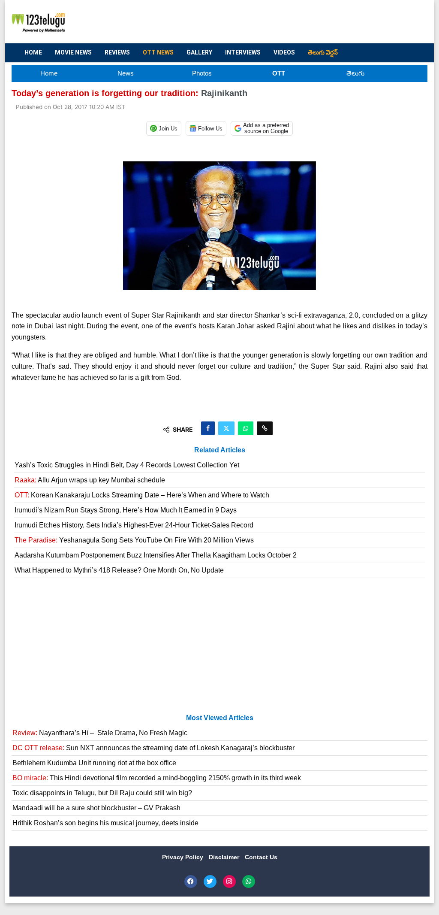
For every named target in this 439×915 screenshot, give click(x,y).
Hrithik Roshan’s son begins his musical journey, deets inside (105, 823)
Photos (202, 73)
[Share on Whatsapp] (245, 428)
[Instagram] (229, 881)
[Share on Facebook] (208, 428)
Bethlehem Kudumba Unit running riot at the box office (94, 763)
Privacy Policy (183, 857)
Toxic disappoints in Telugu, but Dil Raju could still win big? (102, 793)
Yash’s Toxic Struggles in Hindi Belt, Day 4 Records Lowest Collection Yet (127, 465)
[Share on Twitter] (226, 428)
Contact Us (261, 857)
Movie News (73, 52)
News (125, 73)
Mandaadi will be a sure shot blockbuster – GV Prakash (96, 808)
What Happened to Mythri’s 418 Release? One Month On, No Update (119, 570)
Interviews (243, 52)
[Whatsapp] (248, 881)
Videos (284, 52)
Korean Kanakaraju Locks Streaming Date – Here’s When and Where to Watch (142, 495)
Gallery (199, 52)
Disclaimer (225, 857)
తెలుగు (355, 73)
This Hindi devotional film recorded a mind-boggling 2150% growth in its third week (156, 778)
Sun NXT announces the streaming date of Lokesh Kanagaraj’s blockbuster (153, 747)
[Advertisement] (265, 22)
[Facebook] (190, 881)
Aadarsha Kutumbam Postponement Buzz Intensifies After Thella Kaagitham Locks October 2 (156, 555)
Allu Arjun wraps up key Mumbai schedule (90, 480)
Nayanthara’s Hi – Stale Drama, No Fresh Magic (99, 732)
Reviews (117, 52)
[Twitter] (210, 881)
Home (33, 52)
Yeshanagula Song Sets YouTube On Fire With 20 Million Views (134, 540)
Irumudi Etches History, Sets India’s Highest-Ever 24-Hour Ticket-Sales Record (134, 525)
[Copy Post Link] (265, 428)
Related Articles (219, 450)
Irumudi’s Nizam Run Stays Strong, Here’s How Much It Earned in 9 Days (126, 510)
